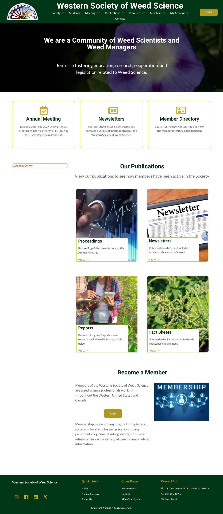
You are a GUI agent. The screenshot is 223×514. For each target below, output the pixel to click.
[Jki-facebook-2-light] (26, 497)
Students (74, 12)
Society (56, 12)
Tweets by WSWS (22, 165)
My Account (177, 12)
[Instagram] (16, 497)
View (111, 142)
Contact (120, 18)
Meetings (91, 12)
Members (156, 12)
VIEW (81, 259)
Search (179, 137)
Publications (112, 12)
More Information (43, 142)
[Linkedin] (35, 497)
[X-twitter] (45, 497)
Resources (135, 12)
